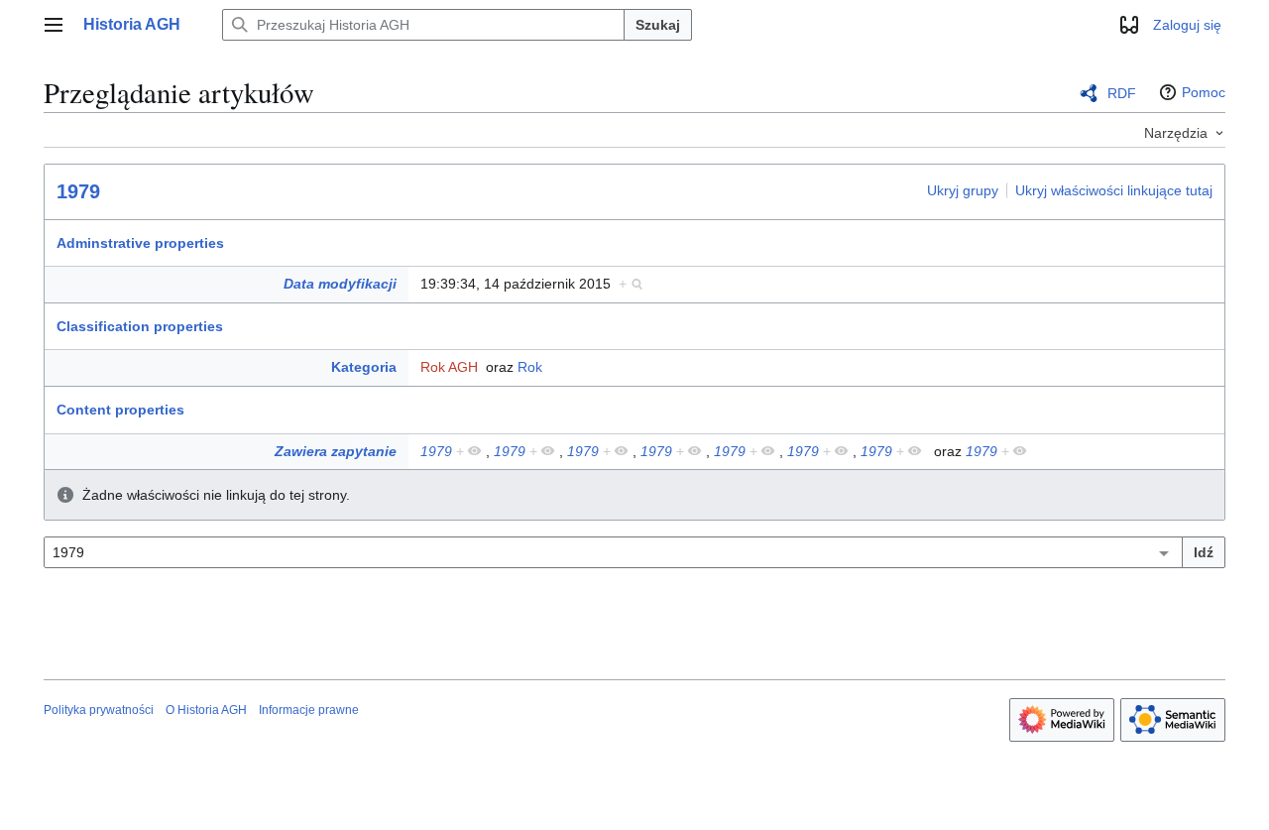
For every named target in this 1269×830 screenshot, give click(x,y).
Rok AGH (449, 367)
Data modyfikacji (340, 284)
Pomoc (1203, 92)
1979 (78, 191)
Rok (530, 367)
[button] (53, 25)
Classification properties (140, 326)
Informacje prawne (309, 710)
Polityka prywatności (99, 710)
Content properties (120, 409)
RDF (1121, 93)
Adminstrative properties (140, 243)
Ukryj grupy (962, 190)
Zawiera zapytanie (336, 451)
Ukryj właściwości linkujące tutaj (1113, 190)
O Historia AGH (206, 710)
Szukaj (657, 25)
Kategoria (364, 367)
